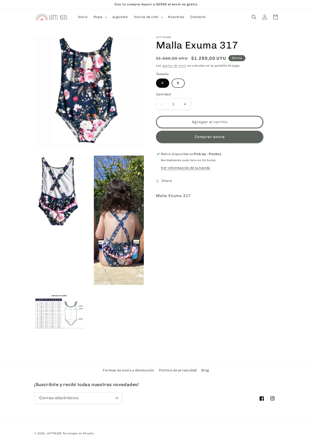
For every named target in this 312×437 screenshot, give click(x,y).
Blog (205, 370)
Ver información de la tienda (185, 168)
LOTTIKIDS (54, 433)
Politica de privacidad (178, 370)
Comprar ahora (210, 137)
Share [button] (167, 181)
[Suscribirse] (116, 398)
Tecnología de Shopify (78, 433)
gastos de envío (174, 65)
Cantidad (163, 94)
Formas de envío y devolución (128, 370)
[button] (100, 17)
